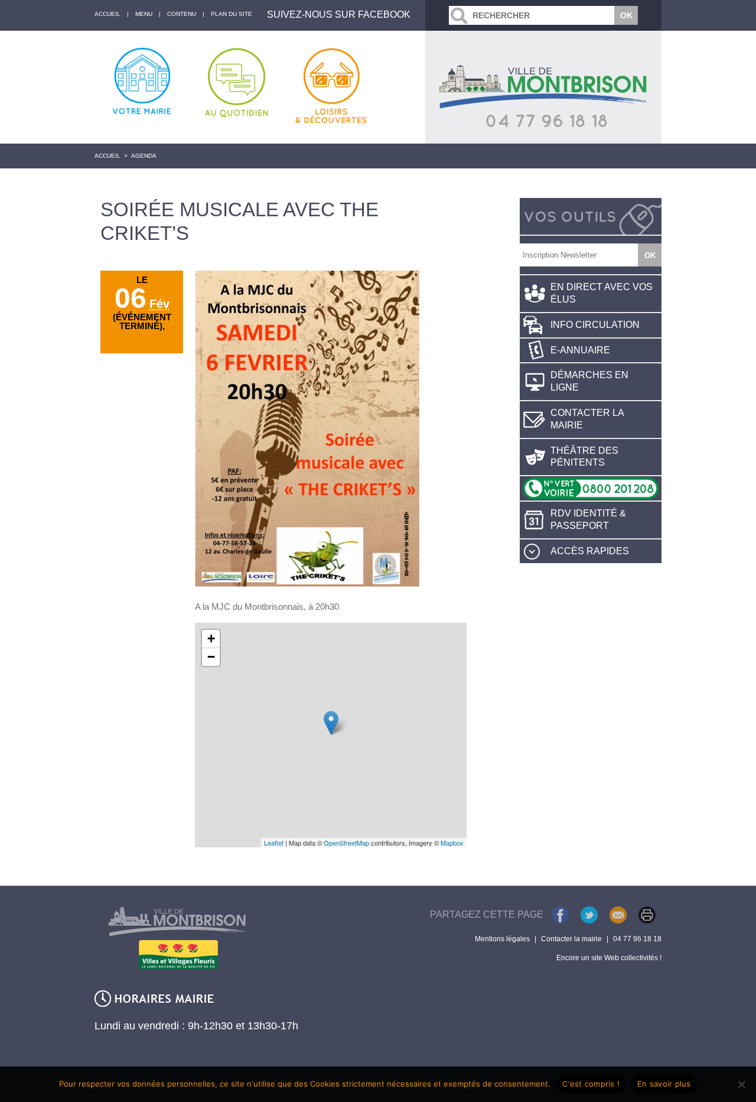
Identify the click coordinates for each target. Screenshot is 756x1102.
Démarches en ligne (589, 381)
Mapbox (452, 842)
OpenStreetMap (346, 842)
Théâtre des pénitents (584, 457)
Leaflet (274, 842)
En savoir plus (664, 1083)
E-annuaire (580, 350)
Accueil (107, 155)
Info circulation (595, 325)
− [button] (211, 656)
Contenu (181, 14)
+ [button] (211, 638)
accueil (107, 14)
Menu (143, 14)
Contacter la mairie (587, 419)
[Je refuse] (741, 1084)
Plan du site (231, 14)
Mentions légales (502, 939)
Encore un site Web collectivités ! (609, 958)
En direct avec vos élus (601, 293)
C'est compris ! (591, 1083)
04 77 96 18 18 (637, 939)
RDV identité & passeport (588, 519)
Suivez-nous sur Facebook (338, 14)
